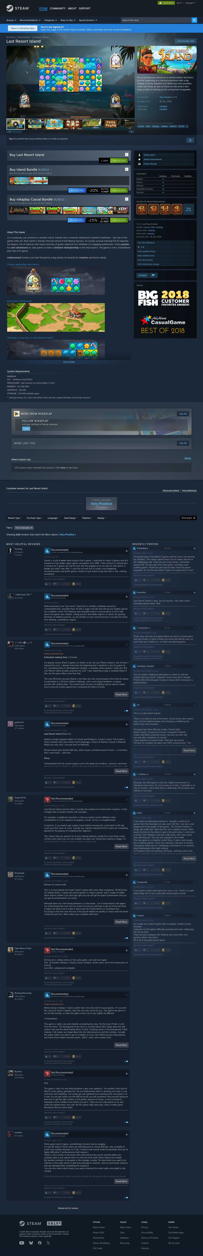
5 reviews (18, 555)
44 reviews (19, 1136)
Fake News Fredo (23, 948)
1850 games (19, 876)
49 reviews (19, 999)
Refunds (145, 1248)
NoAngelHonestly (23, 993)
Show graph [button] (186, 518)
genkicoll (19, 722)
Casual (141, 126)
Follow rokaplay (35, 420)
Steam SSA (98, 1232)
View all (187, 458)
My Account (173, 1243)
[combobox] (156, 20)
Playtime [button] (86, 518)
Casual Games (23, 37)
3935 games (19, 952)
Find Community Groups (148, 264)
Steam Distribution (101, 1243)
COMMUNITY (58, 8)
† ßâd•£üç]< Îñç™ (23, 594)
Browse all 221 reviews (68, 1208)
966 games (19, 1075)
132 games (19, 552)
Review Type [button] (14, 518)
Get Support (174, 1238)
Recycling (124, 1243)
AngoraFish (20, 797)
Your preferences (189, 490)
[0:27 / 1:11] (71, 82)
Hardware (124, 1238)
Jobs (122, 1232)
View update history (146, 251)
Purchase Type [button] (34, 518)
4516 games (19, 801)
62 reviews (19, 879)
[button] (11, 20)
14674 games (20, 996)
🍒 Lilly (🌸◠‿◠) (23, 642)
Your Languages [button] (23, 528)
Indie (148, 126)
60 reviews (19, 598)
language (189, 3)
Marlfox (18, 1071)
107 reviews (19, 1077)
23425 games (20, 646)
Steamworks (98, 1238)
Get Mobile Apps (176, 1232)
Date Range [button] (69, 518)
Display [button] (100, 518)
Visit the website (145, 242)
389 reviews (19, 648)
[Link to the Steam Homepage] (17, 11)
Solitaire (164, 126)
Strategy (155, 126)
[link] (98, 190)
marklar (18, 1132)
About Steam (99, 1227)
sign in (179, 3)
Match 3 (173, 126)
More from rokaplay (36, 413)
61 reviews (19, 804)
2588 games (19, 726)
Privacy (144, 1227)
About (72, 8)
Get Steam (173, 1227)
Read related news (146, 255)
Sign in (12, 139)
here (63, 467)
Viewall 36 (188, 209)
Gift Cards (97, 1248)
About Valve (125, 1227)
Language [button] (52, 518)
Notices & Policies (149, 1238)
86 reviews (19, 954)
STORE (43, 8)
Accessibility (147, 1232)
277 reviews (19, 728)
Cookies (145, 1243)
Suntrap (18, 549)
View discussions (145, 260)
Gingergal (19, 873)
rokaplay (163, 106)
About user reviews (171, 490)
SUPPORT (85, 8)
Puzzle (181, 126)
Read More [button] (121, 694)
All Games (10, 37)
